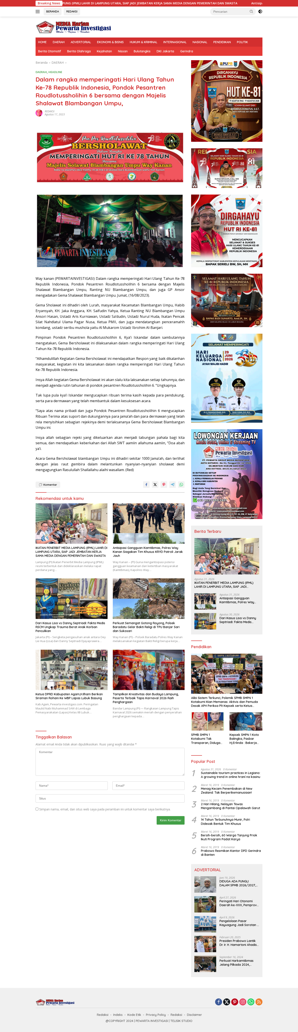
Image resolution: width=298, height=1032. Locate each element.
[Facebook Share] (146, 484)
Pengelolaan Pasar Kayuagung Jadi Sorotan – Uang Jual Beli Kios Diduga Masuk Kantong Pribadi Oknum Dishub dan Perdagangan (239, 923)
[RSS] (258, 1002)
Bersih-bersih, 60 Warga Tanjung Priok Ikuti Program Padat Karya (229, 837)
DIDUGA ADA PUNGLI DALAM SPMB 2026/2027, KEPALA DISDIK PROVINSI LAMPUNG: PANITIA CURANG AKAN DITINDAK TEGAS (239, 883)
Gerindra (186, 51)
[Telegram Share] (172, 484)
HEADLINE (55, 72)
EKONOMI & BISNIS (110, 42)
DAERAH (59, 42)
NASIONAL (200, 42)
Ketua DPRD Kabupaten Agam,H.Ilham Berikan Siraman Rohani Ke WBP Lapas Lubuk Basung (69, 696)
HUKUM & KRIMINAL (143, 42)
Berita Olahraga (79, 51)
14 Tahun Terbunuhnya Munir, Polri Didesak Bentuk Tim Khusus (225, 821)
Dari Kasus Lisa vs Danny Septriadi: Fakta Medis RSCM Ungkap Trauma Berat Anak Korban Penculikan (70, 627)
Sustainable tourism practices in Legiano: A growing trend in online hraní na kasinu (230, 775)
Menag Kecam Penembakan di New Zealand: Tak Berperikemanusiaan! (226, 791)
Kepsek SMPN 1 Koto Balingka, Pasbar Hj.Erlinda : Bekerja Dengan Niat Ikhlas (244, 739)
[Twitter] (226, 1002)
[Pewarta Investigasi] (74, 27)
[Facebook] (218, 1002)
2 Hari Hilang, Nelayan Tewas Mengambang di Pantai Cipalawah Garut (230, 806)
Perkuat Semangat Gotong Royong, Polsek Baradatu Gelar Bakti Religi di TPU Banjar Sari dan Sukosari (146, 627)
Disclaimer (194, 1015)
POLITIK (242, 42)
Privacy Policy (156, 1015)
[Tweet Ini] (155, 484)
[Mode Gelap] (260, 11)
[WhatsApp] (250, 1002)
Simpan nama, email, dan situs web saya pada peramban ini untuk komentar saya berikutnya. (105, 809)
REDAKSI (71, 11)
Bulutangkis (142, 51)
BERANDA (52, 11)
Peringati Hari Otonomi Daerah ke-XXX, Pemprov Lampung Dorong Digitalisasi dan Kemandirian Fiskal (238, 903)
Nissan (123, 51)
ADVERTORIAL (81, 42)
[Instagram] (242, 1002)
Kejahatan (104, 51)
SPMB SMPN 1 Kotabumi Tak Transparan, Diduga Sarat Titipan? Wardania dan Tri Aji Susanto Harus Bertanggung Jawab (206, 739)
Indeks (118, 1015)
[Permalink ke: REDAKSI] (39, 112)
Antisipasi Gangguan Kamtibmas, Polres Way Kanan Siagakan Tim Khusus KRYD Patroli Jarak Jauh (148, 552)
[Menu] (38, 11)
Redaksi (102, 1015)
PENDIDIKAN (222, 42)
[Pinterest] (234, 1002)
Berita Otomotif (49, 51)
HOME (42, 42)
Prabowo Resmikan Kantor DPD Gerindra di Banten (231, 853)
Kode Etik (134, 1015)
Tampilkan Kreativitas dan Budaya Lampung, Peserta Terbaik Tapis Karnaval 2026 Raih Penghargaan (146, 698)
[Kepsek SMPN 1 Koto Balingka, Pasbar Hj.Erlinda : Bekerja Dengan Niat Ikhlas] (245, 721)
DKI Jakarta (165, 51)
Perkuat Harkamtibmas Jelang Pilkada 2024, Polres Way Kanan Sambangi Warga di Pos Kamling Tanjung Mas (237, 963)
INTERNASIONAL (175, 42)
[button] (251, 11)
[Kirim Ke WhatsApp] (181, 484)
